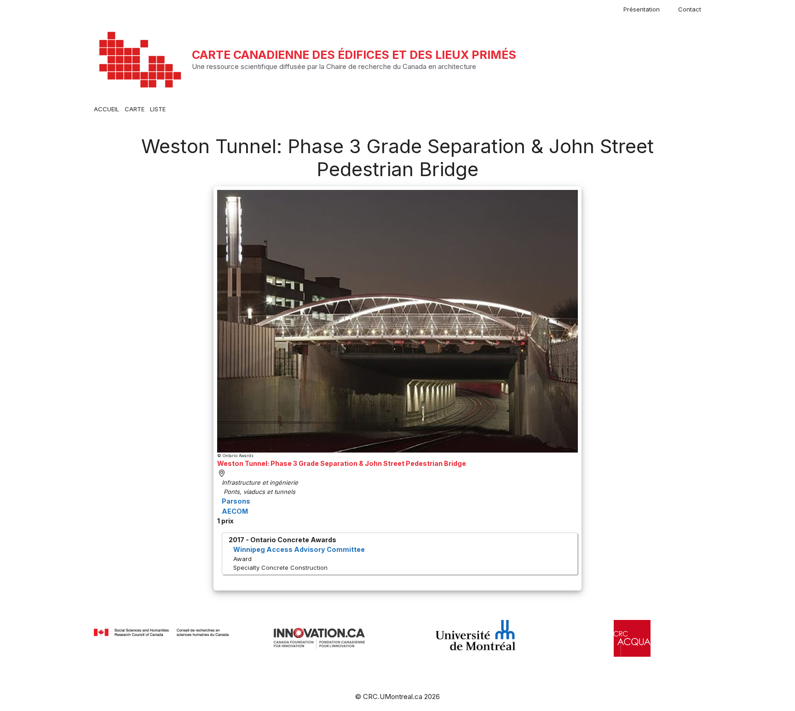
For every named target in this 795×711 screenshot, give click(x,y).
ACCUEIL (106, 109)
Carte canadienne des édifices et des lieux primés (354, 55)
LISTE (158, 109)
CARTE (134, 109)
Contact (689, 9)
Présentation (641, 9)
